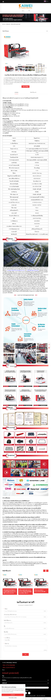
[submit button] (29, 11)
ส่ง (25, 654)
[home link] (25, 6)
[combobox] (25, 640)
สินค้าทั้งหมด (6, 31)
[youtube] (25, 693)
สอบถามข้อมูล (25, 86)
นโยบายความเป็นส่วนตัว (41, 695)
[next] (45, 68)
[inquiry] (49, 344)
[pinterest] (29, 693)
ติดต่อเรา (31, 699)
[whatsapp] (49, 347)
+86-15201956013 (8, 667)
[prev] (4, 68)
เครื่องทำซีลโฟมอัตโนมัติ (15, 24)
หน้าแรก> (4, 24)
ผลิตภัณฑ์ (8, 24)
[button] (44, 571)
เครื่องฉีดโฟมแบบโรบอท (33, 270)
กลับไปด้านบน (44, 699)
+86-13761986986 (8, 665)
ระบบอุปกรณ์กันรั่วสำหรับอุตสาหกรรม (16, 270)
